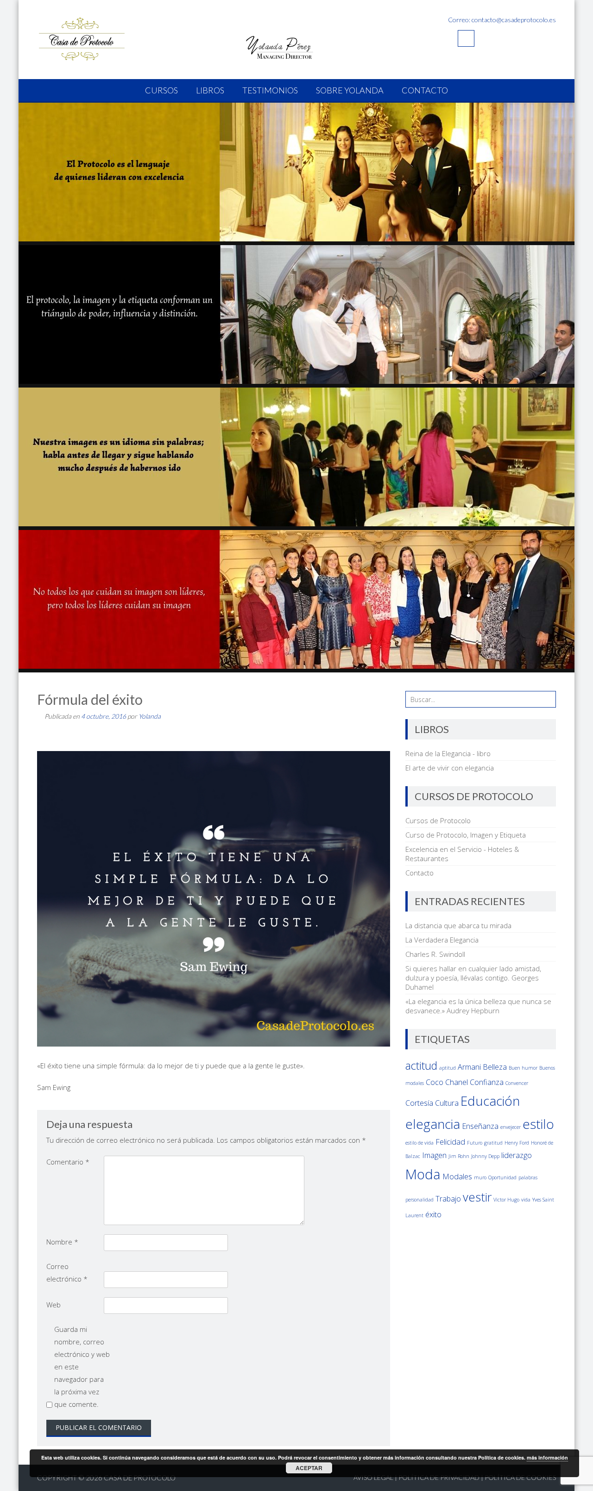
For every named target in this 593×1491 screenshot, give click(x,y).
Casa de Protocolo (140, 1477)
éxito (433, 1214)
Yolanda (150, 716)
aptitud (447, 1068)
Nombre (62, 1241)
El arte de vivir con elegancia (449, 767)
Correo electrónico (67, 1272)
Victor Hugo (506, 1199)
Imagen (434, 1155)
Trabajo (448, 1199)
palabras (527, 1177)
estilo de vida (419, 1143)
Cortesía (419, 1103)
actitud (421, 1065)
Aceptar (309, 1468)
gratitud (493, 1143)
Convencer (516, 1083)
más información (547, 1457)
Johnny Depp (485, 1156)
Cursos (161, 90)
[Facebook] (466, 38)
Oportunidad (502, 1177)
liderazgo (516, 1155)
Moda (423, 1174)
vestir (477, 1197)
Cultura (447, 1103)
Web (53, 1304)
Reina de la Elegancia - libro (448, 753)
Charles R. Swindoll (435, 954)
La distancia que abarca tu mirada (458, 925)
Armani (469, 1067)
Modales (457, 1176)
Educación (490, 1100)
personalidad (419, 1199)
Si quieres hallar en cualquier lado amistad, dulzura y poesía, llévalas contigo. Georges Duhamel (473, 978)
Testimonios (270, 90)
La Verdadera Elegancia (442, 939)
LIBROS (210, 90)
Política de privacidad (438, 1477)
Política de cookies (520, 1477)
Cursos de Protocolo (438, 820)
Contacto (425, 90)
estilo (538, 1124)
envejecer (510, 1127)
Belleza (495, 1067)
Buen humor (523, 1068)
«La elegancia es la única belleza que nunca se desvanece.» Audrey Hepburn (478, 1006)
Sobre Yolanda (350, 90)
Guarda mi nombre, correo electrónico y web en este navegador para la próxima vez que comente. (82, 1367)
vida (525, 1199)
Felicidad (450, 1142)
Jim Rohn (458, 1156)
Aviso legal (373, 1477)
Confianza (487, 1082)
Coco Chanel (447, 1082)
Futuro (474, 1143)
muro (480, 1177)
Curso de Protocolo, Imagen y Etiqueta (465, 834)
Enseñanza (480, 1126)
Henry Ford (517, 1143)
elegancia (432, 1124)
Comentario (67, 1161)
